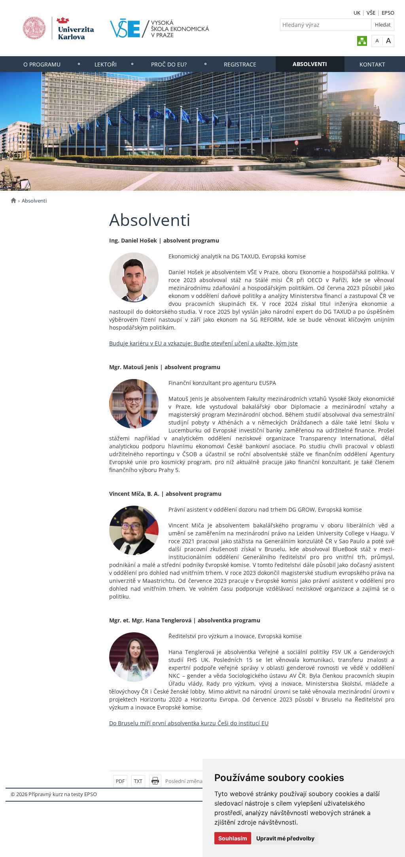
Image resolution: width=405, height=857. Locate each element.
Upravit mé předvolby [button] (285, 838)
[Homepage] (13, 200)
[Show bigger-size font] (388, 40)
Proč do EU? (169, 64)
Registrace (240, 64)
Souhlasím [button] (232, 838)
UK (357, 12)
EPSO (388, 12)
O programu (42, 64)
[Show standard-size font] (377, 40)
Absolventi (310, 64)
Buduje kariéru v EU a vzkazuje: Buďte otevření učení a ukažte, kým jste (203, 343)
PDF (120, 781)
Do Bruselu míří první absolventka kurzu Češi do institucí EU (189, 723)
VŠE (371, 12)
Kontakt (372, 64)
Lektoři (106, 64)
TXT (138, 781)
